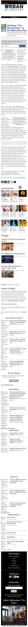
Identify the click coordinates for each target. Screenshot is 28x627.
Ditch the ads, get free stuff (14, 596)
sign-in (18, 307)
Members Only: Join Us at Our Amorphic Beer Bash (18, 332)
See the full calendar (6, 549)
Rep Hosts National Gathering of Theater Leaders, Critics (11, 267)
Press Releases (14, 389)
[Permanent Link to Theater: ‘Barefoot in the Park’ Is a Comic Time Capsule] (7, 247)
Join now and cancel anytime (9, 304)
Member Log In (4, 3)
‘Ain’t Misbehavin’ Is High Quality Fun (13, 254)
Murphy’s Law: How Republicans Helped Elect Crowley (16, 440)
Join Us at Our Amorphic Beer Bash (9, 1)
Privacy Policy (14, 565)
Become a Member (14, 373)
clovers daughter (11, 532)
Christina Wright (6, 37)
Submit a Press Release (14, 568)
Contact (14, 563)
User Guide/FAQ (21, 177)
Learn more (21, 301)
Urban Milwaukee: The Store (14, 601)
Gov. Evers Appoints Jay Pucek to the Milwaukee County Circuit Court (18, 481)
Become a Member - (22, 1)
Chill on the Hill (11, 517)
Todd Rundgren (11, 537)
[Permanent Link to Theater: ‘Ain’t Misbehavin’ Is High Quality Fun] (7, 259)
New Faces (14, 477)
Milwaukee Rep (13, 66)
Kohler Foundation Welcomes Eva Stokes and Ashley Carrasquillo (17, 504)
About (14, 558)
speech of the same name (20, 57)
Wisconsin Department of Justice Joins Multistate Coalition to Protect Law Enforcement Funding (16, 418)
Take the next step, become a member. (14, 595)
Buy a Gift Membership (7, 385)
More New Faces (5, 513)
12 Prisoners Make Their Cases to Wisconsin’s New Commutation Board (18, 350)
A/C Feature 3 (10, 284)
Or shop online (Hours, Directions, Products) (14, 624)
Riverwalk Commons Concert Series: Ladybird (14, 522)
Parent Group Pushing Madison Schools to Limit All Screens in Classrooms (18, 322)
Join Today (14, 380)
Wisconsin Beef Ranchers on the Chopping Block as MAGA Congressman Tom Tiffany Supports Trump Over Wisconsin (18, 395)
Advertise (14, 561)
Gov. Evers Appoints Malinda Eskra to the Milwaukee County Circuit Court (18, 492)
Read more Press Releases (8, 428)
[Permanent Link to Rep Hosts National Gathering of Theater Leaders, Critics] (7, 274)
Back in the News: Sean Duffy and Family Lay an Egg (17, 340)
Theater (17, 284)
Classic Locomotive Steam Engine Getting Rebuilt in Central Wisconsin (17, 363)
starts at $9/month (13, 301)
